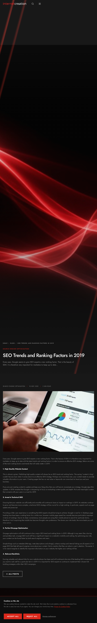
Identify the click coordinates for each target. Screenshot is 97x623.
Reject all (32, 616)
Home (5, 343)
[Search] (32, 3)
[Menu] (39, 3)
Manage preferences (49, 616)
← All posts (12, 574)
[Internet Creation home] (14, 3)
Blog (12, 343)
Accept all (13, 616)
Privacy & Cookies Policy (62, 606)
